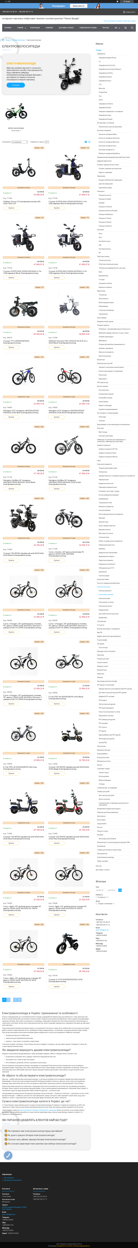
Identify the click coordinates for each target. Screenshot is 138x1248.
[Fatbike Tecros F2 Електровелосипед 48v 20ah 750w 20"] (23, 167)
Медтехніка (101, 291)
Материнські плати (104, 761)
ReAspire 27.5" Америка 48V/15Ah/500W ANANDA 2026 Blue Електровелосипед (21, 412)
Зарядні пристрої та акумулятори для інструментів (117, 476)
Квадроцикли (103, 610)
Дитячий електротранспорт (109, 614)
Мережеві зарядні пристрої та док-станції (114, 333)
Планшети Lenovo (105, 195)
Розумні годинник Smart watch (108, 165)
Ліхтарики (100, 644)
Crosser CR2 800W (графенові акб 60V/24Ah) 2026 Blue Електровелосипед (23, 838)
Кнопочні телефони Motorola (109, 142)
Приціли (100, 677)
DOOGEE (102, 203)
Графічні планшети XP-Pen (108, 449)
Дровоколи (103, 572)
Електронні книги (103, 757)
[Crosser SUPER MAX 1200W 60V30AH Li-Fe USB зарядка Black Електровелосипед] (23, 237)
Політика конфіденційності (81, 1246)
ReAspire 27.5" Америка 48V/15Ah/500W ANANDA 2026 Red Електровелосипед (66, 412)
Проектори (101, 360)
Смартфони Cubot (105, 115)
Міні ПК (99, 632)
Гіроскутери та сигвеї (106, 602)
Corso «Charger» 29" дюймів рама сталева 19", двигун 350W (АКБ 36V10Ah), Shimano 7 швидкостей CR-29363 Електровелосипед (22, 697)
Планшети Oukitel (105, 199)
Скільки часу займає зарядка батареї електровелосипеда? (37, 1139)
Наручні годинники (105, 172)
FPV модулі (103, 700)
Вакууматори (103, 276)
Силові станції (104, 772)
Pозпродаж (35, 28)
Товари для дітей (103, 791)
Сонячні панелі (102, 662)
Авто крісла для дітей (106, 795)
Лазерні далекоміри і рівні (108, 468)
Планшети (100, 191)
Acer (100, 237)
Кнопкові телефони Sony (107, 146)
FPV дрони (102, 731)
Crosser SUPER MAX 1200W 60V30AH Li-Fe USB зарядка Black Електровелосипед (22, 272)
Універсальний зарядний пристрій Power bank (113, 157)
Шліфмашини (103, 499)
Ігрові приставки (103, 579)
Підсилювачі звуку (105, 188)
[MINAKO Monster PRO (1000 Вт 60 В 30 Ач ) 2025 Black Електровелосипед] (69, 307)
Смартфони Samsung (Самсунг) (110, 69)
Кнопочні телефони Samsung (109, 138)
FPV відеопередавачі (106, 708)
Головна (7, 28)
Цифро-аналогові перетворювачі (109, 636)
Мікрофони (103, 340)
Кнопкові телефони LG (106, 150)
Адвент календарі (105, 405)
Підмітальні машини (106, 560)
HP (100, 253)
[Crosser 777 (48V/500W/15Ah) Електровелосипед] (23, 307)
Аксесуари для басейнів (107, 839)
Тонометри (103, 295)
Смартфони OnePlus (106, 73)
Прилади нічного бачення (106, 651)
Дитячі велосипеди (16, 128)
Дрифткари (103, 617)
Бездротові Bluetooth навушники (110, 180)
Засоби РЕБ (103, 742)
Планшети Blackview (106, 214)
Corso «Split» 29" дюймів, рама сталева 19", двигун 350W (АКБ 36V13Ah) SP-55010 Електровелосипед (68, 908)
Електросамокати (105, 591)
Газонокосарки (104, 576)
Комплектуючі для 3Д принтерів (110, 127)
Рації (99, 460)
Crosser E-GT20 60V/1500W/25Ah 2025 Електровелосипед (65, 981)
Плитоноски (101, 746)
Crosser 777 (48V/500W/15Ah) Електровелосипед (16, 342)
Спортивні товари (103, 769)
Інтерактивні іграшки (106, 394)
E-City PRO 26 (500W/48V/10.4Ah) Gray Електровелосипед (20, 768)
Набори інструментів (106, 506)
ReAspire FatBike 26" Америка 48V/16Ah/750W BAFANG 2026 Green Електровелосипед (65, 482)
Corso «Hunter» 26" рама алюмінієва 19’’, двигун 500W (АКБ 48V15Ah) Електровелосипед (66, 554)
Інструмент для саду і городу (109, 491)
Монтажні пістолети (106, 533)
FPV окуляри (103, 723)
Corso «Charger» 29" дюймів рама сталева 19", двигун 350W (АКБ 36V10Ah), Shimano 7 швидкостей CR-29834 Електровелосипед (68, 626)
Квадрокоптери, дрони (105, 321)
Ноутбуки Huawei (105, 249)
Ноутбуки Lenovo (105, 241)
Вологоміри (101, 820)
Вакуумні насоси (104, 529)
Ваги (100, 272)
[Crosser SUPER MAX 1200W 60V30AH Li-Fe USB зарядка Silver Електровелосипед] (69, 237)
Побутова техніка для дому (108, 264)
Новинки (49, 28)
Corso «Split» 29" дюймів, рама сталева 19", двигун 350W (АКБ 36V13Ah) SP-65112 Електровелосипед (22, 980)
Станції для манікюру (106, 310)
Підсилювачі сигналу (106, 715)
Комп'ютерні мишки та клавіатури (111, 371)
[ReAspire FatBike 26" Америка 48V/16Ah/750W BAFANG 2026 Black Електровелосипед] (23, 446)
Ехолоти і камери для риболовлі (108, 583)
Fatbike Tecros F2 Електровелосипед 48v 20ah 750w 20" (22, 203)
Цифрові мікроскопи (104, 161)
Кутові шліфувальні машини (109, 495)
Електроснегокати (105, 606)
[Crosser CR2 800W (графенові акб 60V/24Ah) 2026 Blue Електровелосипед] (23, 802)
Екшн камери (101, 318)
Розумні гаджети (103, 325)
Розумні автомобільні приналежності (112, 344)
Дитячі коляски (104, 799)
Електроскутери (104, 598)
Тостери (101, 279)
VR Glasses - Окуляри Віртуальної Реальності (114, 329)
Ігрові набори (103, 402)
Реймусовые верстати (107, 545)
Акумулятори (102, 670)
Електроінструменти (104, 464)
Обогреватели (102, 853)
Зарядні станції (102, 666)
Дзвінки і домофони (106, 348)
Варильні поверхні (105, 287)
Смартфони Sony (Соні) (107, 65)
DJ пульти (100, 625)
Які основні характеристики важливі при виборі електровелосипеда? (42, 1143)
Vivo (100, 96)
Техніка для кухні (105, 260)
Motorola (102, 88)
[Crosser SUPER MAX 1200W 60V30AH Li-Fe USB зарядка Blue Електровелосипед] (69, 167)
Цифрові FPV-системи (106, 696)
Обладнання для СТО (106, 568)
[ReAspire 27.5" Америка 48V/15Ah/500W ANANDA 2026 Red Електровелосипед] (69, 376)
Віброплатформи (105, 780)
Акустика (100, 428)
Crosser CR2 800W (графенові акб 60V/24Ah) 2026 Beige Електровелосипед (69, 768)
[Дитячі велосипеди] (16, 112)
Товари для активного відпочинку (109, 850)
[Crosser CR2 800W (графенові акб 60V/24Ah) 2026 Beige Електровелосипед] (69, 733)
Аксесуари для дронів (106, 739)
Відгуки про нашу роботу (13, 1180)
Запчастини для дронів (107, 704)
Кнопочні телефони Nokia (108, 134)
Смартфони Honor (105, 81)
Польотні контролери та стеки (109, 712)
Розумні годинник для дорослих (110, 168)
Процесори (103, 375)
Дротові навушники (106, 184)
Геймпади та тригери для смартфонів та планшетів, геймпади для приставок (111, 440)
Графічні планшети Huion (107, 453)
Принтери (100, 655)
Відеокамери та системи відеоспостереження (113, 424)
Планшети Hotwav (105, 222)
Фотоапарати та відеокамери (107, 413)
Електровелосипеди (106, 594)
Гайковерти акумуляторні (108, 487)
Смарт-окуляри (102, 861)
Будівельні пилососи (106, 483)
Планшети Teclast (105, 218)
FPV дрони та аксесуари (105, 685)
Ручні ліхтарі (103, 647)
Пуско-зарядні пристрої (107, 526)
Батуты (99, 827)
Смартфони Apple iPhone (107, 58)
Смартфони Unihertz (106, 104)
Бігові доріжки (104, 776)
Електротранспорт (18, 40)
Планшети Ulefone (105, 226)
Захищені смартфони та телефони (111, 111)
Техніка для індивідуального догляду (112, 268)
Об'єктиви (102, 417)
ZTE (100, 84)
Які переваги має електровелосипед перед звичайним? (35, 1131)
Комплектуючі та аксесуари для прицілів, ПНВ (113, 842)
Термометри (103, 314)
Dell (100, 245)
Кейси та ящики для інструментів (110, 541)
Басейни (100, 835)
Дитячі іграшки (102, 386)
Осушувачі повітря (105, 283)
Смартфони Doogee (105, 119)
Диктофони (101, 816)
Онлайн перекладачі (106, 337)
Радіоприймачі (102, 754)
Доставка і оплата (66, 28)
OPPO (101, 100)
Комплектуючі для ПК (105, 363)
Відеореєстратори (103, 750)
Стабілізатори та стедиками (107, 788)
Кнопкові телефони (104, 130)
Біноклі (99, 765)
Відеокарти (103, 379)
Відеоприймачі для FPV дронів (109, 735)
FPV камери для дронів (107, 719)
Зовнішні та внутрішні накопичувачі (111, 367)
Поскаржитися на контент (64, 1246)
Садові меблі (101, 823)
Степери (102, 784)
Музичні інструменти (106, 352)
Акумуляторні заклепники (108, 552)
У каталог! (16, 85)
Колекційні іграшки (105, 398)
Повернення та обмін (88, 28)
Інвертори (100, 674)
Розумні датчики (103, 659)
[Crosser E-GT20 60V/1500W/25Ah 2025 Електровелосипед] (69, 944)
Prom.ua (79, 1244)
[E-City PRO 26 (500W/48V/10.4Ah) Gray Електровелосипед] (23, 733)
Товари (20, 28)
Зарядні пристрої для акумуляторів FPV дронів (115, 689)
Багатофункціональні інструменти (111, 514)
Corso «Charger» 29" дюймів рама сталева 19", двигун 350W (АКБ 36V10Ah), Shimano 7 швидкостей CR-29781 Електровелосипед (22, 626)
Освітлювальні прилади (105, 857)
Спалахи (102, 421)
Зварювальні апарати (106, 556)
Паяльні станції (102, 831)
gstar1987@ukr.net (102, 930)
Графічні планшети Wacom (108, 457)
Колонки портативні (106, 436)
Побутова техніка (103, 256)
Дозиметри (101, 846)
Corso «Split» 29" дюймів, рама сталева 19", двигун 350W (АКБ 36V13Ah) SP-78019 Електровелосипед (22, 908)
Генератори (103, 472)
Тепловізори (101, 621)
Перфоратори (104, 479)
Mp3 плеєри (103, 432)
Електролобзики (104, 510)
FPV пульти (103, 727)
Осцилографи (102, 640)
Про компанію (9, 1178)
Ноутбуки (100, 230)
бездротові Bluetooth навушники (44, 1110)
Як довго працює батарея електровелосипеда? (31, 1135)
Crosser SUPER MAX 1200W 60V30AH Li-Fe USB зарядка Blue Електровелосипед (68, 203)
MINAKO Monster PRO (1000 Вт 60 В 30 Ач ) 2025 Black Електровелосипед (68, 342)
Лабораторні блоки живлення (107, 812)
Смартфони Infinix (105, 107)
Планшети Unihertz (105, 207)
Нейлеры (102, 549)
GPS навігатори (102, 382)
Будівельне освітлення (107, 564)
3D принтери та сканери (105, 123)
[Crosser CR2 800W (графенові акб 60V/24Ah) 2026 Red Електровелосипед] (69, 802)
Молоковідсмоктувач (106, 302)
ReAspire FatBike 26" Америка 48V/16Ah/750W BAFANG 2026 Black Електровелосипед (19, 482)
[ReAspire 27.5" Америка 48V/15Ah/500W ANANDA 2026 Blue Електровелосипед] (23, 376)
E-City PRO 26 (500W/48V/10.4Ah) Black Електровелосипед (66, 698)
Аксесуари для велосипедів (107, 681)
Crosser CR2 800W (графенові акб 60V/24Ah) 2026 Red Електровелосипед (69, 838)
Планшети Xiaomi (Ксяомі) (108, 210)
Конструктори (104, 390)
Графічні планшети (104, 445)
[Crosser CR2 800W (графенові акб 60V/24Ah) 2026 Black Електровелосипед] (23, 518)
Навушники (101, 176)
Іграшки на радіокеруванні (108, 409)
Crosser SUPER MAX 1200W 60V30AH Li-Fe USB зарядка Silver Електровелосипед (68, 272)
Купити (11, 208)
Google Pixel (103, 92)
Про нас (106, 28)
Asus (100, 233)
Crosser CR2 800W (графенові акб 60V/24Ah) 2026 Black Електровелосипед (23, 554)
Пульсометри (103, 298)
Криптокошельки (105, 356)
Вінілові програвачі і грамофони (108, 629)
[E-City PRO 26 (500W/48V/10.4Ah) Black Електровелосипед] (69, 661)
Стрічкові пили (104, 537)
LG (99, 61)
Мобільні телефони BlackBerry (109, 153)
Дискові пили (103, 522)
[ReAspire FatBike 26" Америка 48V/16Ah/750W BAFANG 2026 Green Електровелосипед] (69, 446)
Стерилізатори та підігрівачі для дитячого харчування (114, 804)
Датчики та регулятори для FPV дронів (113, 692)
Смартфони (101, 54)
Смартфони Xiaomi (105, 77)
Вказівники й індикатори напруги (109, 809)
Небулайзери (103, 306)
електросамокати (25, 1110)
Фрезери (102, 518)
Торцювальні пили (105, 502)
